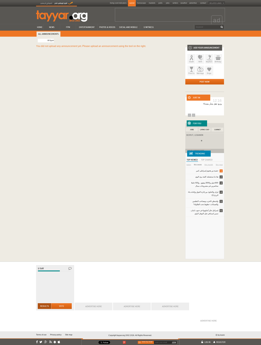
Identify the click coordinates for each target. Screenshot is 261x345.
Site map (68, 335)
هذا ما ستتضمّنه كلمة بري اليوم (208, 177)
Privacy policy (55, 335)
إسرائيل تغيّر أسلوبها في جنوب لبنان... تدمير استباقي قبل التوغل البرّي (206, 212)
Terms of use (41, 335)
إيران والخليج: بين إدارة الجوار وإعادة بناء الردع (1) (205, 193)
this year (219, 165)
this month (209, 165)
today (189, 165)
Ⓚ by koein (220, 335)
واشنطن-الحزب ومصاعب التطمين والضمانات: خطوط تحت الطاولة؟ (207, 202)
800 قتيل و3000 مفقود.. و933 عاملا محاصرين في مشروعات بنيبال (206, 184)
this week (198, 165)
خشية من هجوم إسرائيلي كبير (209, 171)
